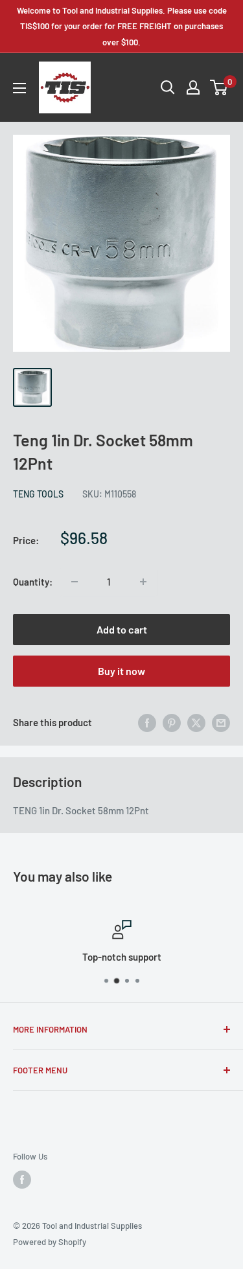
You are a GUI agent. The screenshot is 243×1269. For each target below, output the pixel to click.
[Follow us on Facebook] (22, 1180)
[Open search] (168, 87)
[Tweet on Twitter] (196, 722)
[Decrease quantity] (74, 581)
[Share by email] (221, 722)
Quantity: (32, 582)
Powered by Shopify (49, 1242)
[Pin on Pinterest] (172, 722)
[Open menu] (19, 88)
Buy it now (121, 671)
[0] (219, 87)
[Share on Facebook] (147, 722)
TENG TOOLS (38, 493)
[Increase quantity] (143, 581)
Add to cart (122, 629)
